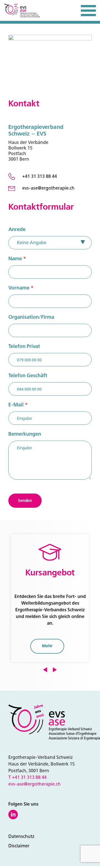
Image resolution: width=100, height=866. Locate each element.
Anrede (17, 229)
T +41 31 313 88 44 (27, 777)
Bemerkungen (24, 434)
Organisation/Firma (31, 317)
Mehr (47, 646)
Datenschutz (21, 836)
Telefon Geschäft (27, 375)
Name (17, 259)
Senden (25, 500)
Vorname (21, 288)
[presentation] (45, 669)
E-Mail (18, 405)
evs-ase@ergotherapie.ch (34, 784)
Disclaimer (18, 845)
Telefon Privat (24, 346)
